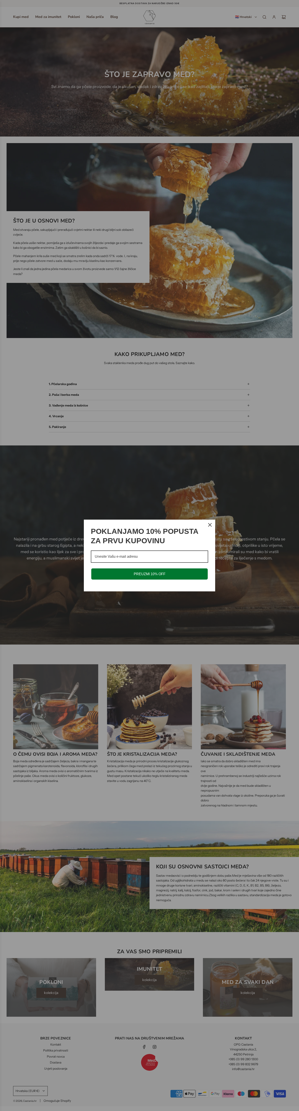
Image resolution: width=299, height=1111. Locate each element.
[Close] (210, 525)
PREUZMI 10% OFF (149, 574)
